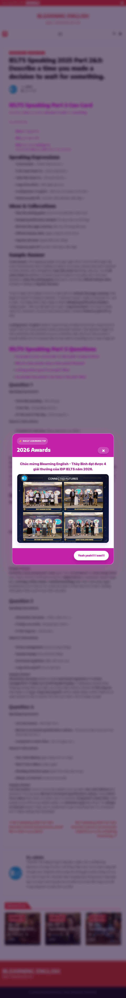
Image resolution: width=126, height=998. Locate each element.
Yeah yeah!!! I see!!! (91, 555)
